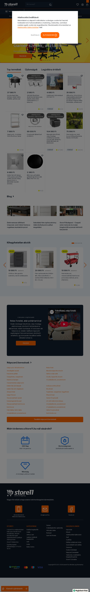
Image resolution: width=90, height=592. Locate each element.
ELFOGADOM (48, 35)
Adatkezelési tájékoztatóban (28, 27)
